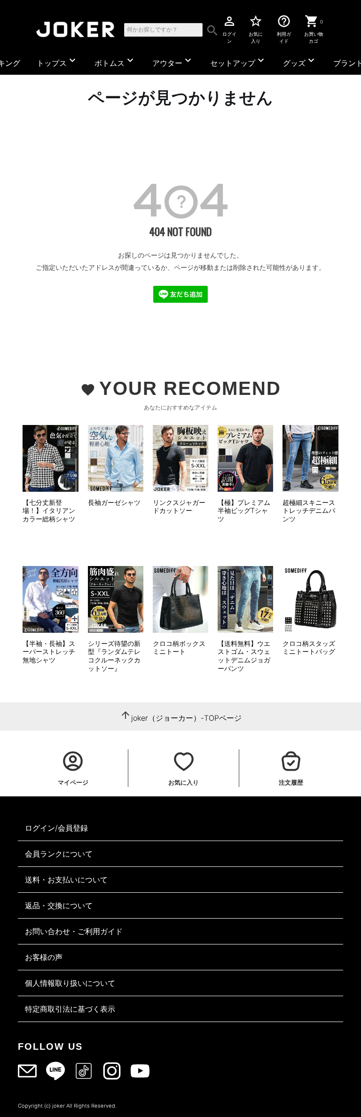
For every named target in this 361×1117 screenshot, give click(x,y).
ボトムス (115, 61)
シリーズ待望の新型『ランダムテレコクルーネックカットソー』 (114, 655)
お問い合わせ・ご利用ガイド (74, 931)
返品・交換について (59, 905)
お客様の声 (44, 957)
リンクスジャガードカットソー (179, 506)
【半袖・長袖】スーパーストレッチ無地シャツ (49, 651)
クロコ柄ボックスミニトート (179, 647)
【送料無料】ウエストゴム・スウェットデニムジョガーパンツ (244, 655)
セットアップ (238, 61)
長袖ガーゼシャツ (114, 502)
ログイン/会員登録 (56, 828)
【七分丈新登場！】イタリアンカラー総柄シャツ (49, 510)
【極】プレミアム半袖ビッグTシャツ (244, 510)
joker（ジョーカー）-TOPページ (186, 718)
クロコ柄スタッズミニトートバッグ (309, 647)
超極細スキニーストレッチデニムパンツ (309, 510)
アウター (173, 61)
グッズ (300, 61)
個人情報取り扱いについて (70, 983)
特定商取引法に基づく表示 (70, 1009)
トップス (57, 61)
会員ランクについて (59, 853)
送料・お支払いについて (66, 879)
